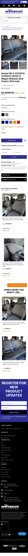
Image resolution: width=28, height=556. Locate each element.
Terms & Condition (5, 476)
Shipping (3, 467)
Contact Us (6, 493)
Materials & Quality (6, 447)
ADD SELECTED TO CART (17, 285)
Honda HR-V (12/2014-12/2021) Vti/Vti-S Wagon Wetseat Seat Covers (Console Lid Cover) (12, 264)
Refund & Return (5, 469)
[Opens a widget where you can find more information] (22, 534)
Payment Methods (5, 455)
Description (5, 175)
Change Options (6, 228)
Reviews (4, 179)
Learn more (4, 99)
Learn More (20, 145)
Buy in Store (4, 457)
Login (2, 443)
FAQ (2, 452)
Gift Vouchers (4, 438)
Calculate (14, 157)
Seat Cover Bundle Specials (8, 435)
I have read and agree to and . (13, 417)
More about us (4, 521)
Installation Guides (5, 450)
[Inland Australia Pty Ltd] (14, 11)
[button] (3, 6)
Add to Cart (12, 140)
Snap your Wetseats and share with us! (11, 428)
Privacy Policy (4, 472)
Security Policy (5, 474)
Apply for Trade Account (7, 459)
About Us (3, 445)
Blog (2, 462)
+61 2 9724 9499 (8, 490)
